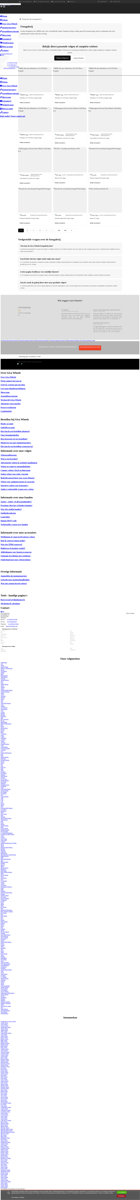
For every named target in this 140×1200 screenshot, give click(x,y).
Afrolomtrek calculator (10, 603)
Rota (2, 927)
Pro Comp (3, 897)
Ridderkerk (72, 639)
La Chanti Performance (7, 833)
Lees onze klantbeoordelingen (13, 388)
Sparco (2, 943)
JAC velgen (4, 1095)
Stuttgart (3, 956)
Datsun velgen (4, 1062)
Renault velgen (4, 1157)
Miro (2, 860)
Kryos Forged (4, 831)
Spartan (3, 945)
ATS (2, 700)
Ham (71, 648)
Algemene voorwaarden (10, 404)
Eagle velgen (4, 1069)
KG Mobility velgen (6, 1103)
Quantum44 (4, 900)
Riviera (2, 920)
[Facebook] (1, 55)
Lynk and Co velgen (6, 1120)
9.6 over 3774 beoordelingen (26, 1)
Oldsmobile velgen (5, 1142)
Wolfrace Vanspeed (6, 1003)
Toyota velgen (4, 1177)
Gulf (2, 802)
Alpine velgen (4, 1030)
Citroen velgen (4, 1055)
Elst (1, 632)
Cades (2, 735)
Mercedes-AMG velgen (7, 1129)
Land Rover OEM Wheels (7, 834)
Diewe (2, 763)
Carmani (3, 739)
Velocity (3, 981)
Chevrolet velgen (5, 1052)
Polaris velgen (4, 1149)
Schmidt (3, 933)
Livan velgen (4, 1116)
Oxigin (2, 882)
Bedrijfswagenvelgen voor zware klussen (17, 478)
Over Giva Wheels (8, 377)
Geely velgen (4, 1079)
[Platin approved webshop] (72, 340)
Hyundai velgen (5, 1088)
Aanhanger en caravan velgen (8, 1021)
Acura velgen (4, 1024)
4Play (2, 674)
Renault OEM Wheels (6, 910)
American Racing (5, 691)
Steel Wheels (4, 953)
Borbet (2, 726)
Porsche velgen (4, 1154)
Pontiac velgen (4, 1152)
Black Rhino (4, 722)
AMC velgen (4, 1031)
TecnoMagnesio (5, 965)
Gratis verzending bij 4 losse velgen (42, 1)
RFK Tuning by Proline (7, 911)
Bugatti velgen (4, 1044)
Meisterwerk (4, 853)
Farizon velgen (4, 1072)
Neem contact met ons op (11, 381)
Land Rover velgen (6, 1110)
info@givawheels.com (9, 68)
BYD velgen (4, 1047)
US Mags (3, 975)
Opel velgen (4, 1145)
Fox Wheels (4, 792)
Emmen (71, 632)
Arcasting (3, 696)
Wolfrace (3, 1000)
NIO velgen (4, 1139)
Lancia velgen (4, 1108)
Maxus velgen (4, 1125)
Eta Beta (3, 777)
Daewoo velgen (5, 1059)
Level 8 (3, 837)
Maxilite (3, 849)
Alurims (3, 687)
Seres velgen (4, 1165)
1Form (2, 665)
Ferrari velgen (4, 1074)
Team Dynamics (5, 962)
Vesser (2, 984)
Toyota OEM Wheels (6, 970)
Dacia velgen (4, 1058)
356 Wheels (4, 671)
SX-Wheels (4, 959)
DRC (2, 769)
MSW (2, 873)
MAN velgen (4, 1122)
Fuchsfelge (3, 793)
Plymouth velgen (5, 1148)
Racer (2, 903)
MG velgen (3, 1135)
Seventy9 (3, 939)
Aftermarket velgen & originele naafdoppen (19, 463)
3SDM (2, 672)
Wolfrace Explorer (5, 1002)
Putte (2, 639)
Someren (2, 642)
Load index (5, 517)
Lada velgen (4, 1106)
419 (65, 230)
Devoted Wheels (5, 760)
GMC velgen (4, 1082)
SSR (2, 949)
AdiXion (3, 678)
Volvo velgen (4, 1183)
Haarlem (72, 634)
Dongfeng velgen (5, 1066)
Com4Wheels (4, 747)
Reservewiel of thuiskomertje (13, 600)
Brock (2, 731)
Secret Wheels (4, 936)
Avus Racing (4, 709)
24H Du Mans (4, 667)
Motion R (3, 869)
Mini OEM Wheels (5, 859)
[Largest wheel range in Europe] (9, 340)
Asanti (2, 699)
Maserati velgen (5, 1123)
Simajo (2, 940)
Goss (2, 799)
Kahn (2, 822)
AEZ (2, 681)
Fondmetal (3, 786)
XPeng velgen (4, 1186)
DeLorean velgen (5, 1063)
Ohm (2, 879)
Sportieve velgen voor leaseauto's (14, 485)
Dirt (2, 764)
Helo (2, 806)
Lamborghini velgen (6, 1107)
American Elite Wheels (6, 690)
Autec (2, 705)
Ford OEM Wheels (5, 789)
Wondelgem (72, 649)
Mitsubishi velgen (5, 1138)
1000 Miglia (4, 662)
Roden (2, 640)
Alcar (2, 683)
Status (2, 952)
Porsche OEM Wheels (6, 892)
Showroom (5, 392)
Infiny (2, 812)
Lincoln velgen (4, 1114)
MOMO (3, 863)
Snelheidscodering (8, 513)
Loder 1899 (4, 840)
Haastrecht (3, 635)
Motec (2, 866)
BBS (2, 718)
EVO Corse (4, 779)
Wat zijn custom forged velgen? (14, 583)
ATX (2, 702)
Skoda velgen (4, 1167)
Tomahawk (3, 967)
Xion (2, 1007)
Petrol (2, 888)
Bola (2, 725)
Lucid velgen (4, 1119)
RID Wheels (4, 916)
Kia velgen (3, 1104)
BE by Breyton (4, 719)
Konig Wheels (4, 828)
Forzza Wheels (4, 790)
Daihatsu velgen (5, 1060)
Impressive (3, 811)
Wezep (2, 643)
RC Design (3, 907)
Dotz (2, 766)
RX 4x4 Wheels (5, 932)
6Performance (4, 675)
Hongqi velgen (4, 1085)
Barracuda (3, 716)
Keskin (2, 824)
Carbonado (3, 738)
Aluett (2, 686)
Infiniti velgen (4, 1091)
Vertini (2, 983)
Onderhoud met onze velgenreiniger (16, 560)
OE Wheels (4, 878)
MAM (2, 846)
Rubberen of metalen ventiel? (13, 548)
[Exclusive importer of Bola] (25, 340)
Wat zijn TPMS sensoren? (11, 544)
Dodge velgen (4, 1065)
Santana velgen (4, 1162)
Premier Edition (5, 895)
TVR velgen (4, 1178)
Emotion (3, 774)
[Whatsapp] (3, 55)
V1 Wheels (3, 977)
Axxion (3, 712)
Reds (2, 908)
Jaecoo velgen (4, 1097)
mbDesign (3, 852)
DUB (2, 770)
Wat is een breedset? (9, 459)
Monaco (3, 865)
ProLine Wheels (5, 898)
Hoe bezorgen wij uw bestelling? (14, 439)
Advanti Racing (5, 680)
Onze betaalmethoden (10, 435)
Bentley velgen (4, 1039)
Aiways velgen (4, 1025)
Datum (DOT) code (9, 521)
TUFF (2, 972)
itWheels (3, 817)
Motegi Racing (4, 868)
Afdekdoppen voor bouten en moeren (16, 552)
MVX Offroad (4, 875)
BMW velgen (4, 1042)
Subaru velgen (4, 1173)
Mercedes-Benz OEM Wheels (8, 854)
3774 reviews (28, 313)
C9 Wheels (3, 734)
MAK (2, 844)
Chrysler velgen (5, 1053)
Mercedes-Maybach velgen (8, 1132)
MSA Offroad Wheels (6, 872)
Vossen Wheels (4, 994)
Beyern (2, 721)
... (52, 230)
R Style (2, 901)
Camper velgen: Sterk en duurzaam (15, 470)
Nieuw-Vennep (4, 637)
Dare (2, 754)
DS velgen (3, 1068)
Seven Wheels (4, 937)
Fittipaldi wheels (5, 785)
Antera (2, 693)
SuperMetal (4, 958)
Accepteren (122, 1192)
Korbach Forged (5, 830)
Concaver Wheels (5, 748)
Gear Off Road (4, 796)
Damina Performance (6, 753)
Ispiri (2, 815)
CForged (3, 742)
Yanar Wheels (4, 1009)
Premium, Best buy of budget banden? (16, 505)
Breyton (3, 729)
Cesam (2, 741)
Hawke (2, 804)
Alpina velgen (4, 1028)
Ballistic (3, 713)
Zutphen (72, 643)
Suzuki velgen (4, 1174)
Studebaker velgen (5, 1171)
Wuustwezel (3, 651)
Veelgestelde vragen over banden (14, 524)
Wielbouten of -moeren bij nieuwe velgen (18, 537)
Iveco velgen (4, 1094)
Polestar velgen (4, 1151)
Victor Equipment (5, 986)
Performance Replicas (6, 887)
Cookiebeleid (6, 411)
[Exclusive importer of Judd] (87, 340)
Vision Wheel (4, 988)
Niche (2, 876)
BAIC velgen (4, 1037)
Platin (2, 889)
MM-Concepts (4, 862)
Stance (2, 951)
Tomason (3, 968)
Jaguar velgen (4, 1098)
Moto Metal (4, 871)
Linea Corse (4, 838)
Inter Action (4, 814)
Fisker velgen (4, 1076)
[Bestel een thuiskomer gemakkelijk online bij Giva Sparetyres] (21, 365)
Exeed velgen (4, 1071)
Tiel (71, 642)
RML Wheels (4, 921)
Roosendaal (72, 640)
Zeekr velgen (4, 1187)
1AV (2, 664)
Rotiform (3, 929)
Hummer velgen (5, 1087)
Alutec (2, 689)
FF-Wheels (3, 782)
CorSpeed (3, 750)
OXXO (3, 884)
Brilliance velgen (5, 1043)
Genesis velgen (4, 1081)
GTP (2, 801)
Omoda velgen (4, 1143)
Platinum (3, 891)
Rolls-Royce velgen (6, 1158)
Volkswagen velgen (6, 1181)
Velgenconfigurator (9, 455)
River (2, 919)
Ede (71, 631)
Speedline (3, 948)
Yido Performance (5, 1010)
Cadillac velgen (5, 1049)
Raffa (2, 905)
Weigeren (122, 1196)
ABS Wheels (4, 677)
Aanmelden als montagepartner (14, 576)
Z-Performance (4, 1013)
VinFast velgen (4, 1180)
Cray (2, 751)
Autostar (3, 706)
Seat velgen (4, 1164)
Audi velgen (4, 1034)
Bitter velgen (4, 1040)
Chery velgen (4, 1050)
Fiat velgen (3, 1075)
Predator (3, 894)
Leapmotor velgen (5, 1111)
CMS (2, 745)
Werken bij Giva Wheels (11, 400)
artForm (3, 697)
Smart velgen (4, 1168)
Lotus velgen (4, 1117)
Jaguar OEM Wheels (6, 818)
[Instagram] (2, 55)
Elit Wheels (4, 773)
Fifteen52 (3, 783)
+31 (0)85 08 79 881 (116, 1)
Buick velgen (4, 1046)
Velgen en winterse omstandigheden (15, 466)
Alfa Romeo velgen (6, 1027)
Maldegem (3, 649)
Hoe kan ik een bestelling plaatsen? (15, 431)
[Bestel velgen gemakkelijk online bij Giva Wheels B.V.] (18, 365)
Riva (2, 917)
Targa (2, 961)
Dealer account (7, 424)
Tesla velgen (4, 1175)
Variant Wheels (4, 978)
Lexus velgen (4, 1113)
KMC (2, 827)
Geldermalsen (4, 634)
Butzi (2, 732)
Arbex (2, 694)
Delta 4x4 (3, 758)
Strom (2, 955)
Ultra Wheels (4, 974)
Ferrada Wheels (5, 780)
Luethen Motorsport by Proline (8, 843)
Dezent (2, 761)
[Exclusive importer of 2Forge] (57, 340)
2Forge (2, 670)
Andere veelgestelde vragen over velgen (17, 489)
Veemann (3, 980)
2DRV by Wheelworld (6, 668)
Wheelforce (4, 997)
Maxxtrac (3, 850)
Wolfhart (3, 999)
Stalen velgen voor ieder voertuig (14, 474)
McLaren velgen (5, 1127)
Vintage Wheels (5, 987)
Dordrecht (3, 631)
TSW (2, 971)
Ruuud (2, 930)
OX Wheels (4, 881)
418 (59, 230)
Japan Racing (4, 820)
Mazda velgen (4, 1126)
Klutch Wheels (4, 825)
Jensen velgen (4, 1101)
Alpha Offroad (4, 684)
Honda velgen (4, 1084)
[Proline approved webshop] (40, 340)
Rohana (3, 923)
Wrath (2, 1004)
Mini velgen (4, 1136)
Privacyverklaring (8, 407)
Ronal (2, 926)
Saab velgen (4, 1161)
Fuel (2, 795)
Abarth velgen (4, 1023)
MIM (2, 857)
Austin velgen (4, 1036)
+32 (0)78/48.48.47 (103, 1)
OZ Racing (3, 885)
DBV (2, 755)
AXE (2, 710)
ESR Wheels (4, 776)
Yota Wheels (4, 1012)
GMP (2, 798)
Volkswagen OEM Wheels (7, 993)
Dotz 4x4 (3, 767)
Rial (2, 914)
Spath (2, 946)
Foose (2, 788)
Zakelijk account (8, 427)
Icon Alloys (4, 809)
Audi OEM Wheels (6, 703)
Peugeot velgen (5, 1146)
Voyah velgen (4, 1184)
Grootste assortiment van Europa (58, 1)
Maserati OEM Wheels (6, 847)
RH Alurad (3, 913)
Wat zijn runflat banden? (11, 509)
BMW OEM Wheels (6, 723)
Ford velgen (4, 1078)
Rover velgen (4, 1159)
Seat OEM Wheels (5, 935)
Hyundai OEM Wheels (6, 808)
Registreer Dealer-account (90, 347)
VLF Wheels (4, 990)
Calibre (2, 737)
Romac (2, 924)
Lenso (2, 836)
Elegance (3, 771)
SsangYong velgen (5, 1170)
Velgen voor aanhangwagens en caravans (17, 482)
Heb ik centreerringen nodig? (13, 541)
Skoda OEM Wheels (6, 942)
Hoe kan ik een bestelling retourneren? (17, 446)
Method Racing (5, 856)
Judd (2, 821)
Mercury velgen (5, 1133)
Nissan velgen (4, 1141)
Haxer (2, 805)
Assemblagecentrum (9, 396)
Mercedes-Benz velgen (6, 1130)
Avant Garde (4, 707)
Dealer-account (72, 1)
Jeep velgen (4, 1100)
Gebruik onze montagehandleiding (15, 580)
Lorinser (3, 841)
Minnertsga (72, 635)
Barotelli (3, 715)
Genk (2, 648)
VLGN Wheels (5, 991)
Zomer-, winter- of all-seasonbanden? (16, 502)
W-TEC (3, 996)
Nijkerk (71, 637)
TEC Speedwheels (5, 964)
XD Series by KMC (6, 1006)
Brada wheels (4, 728)
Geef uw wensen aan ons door (13, 385)
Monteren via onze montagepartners (16, 443)
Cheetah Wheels (5, 744)
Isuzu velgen (4, 1092)
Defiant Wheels (5, 757)
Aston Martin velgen (6, 1033)
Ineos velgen (4, 1090)
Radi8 (2, 904)
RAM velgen (4, 1155)
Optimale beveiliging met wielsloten (15, 556)
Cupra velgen (4, 1056)
